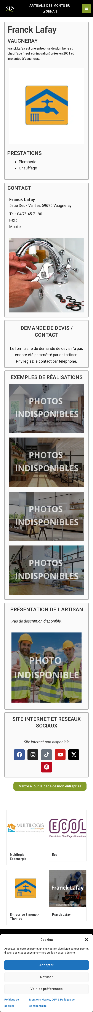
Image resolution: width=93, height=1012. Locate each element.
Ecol (55, 854)
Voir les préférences (46, 989)
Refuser (46, 977)
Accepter (46, 965)
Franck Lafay (61, 914)
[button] (86, 940)
